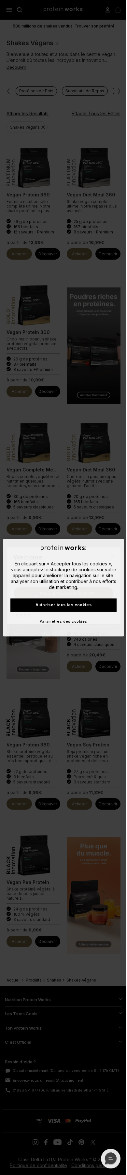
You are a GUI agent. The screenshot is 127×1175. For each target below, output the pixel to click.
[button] (110, 1158)
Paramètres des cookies (63, 621)
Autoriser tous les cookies (63, 604)
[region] (63, 587)
